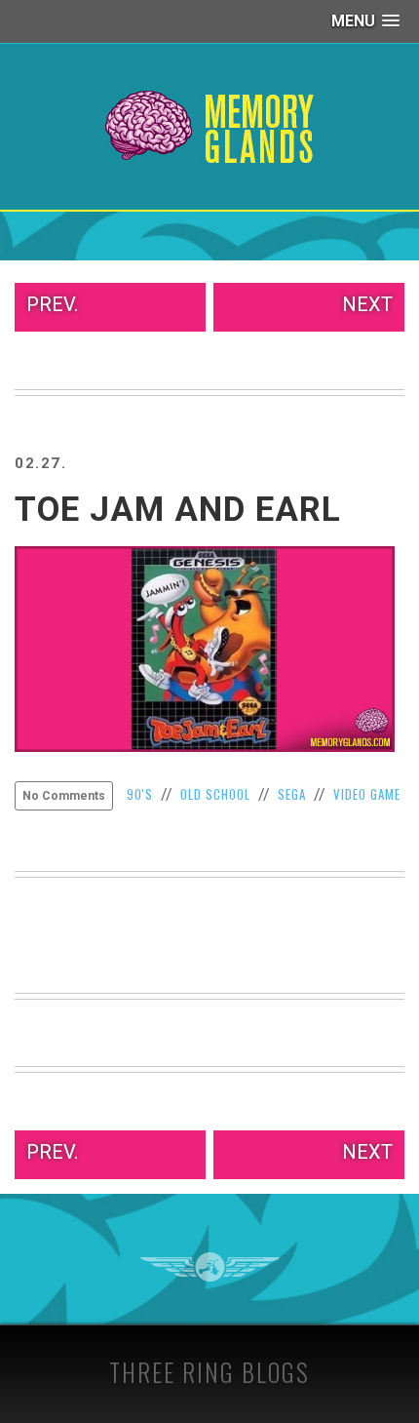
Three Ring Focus (210, 1267)
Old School (215, 794)
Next (367, 304)
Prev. (52, 304)
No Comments (63, 796)
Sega (292, 794)
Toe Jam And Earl (178, 510)
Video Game (366, 794)
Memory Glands (210, 127)
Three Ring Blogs (209, 1372)
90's (140, 794)
